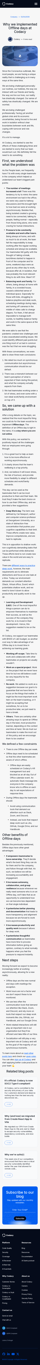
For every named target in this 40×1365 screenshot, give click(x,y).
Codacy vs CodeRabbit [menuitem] (6, 1298)
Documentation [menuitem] (27, 1256)
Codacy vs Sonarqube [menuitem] (6, 1287)
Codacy (17, 39)
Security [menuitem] (5, 1252)
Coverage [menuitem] (6, 1256)
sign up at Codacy (23, 1059)
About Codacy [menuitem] (27, 1282)
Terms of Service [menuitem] (28, 1302)
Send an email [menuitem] (7, 1316)
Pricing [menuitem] (4, 1303)
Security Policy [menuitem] (27, 1298)
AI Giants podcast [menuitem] (28, 1261)
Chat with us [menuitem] (6, 1320)
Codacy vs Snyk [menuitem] (8, 1292)
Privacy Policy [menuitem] (27, 1294)
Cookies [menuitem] (25, 1290)
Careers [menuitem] (25, 1286)
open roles (31, 1056)
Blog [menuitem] (23, 1248)
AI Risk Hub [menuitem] (6, 1265)
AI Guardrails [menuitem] (6, 1269)
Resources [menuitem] (26, 1252)
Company (13, 17)
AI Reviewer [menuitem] (6, 1261)
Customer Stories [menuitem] (8, 1282)
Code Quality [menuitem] (7, 1248)
